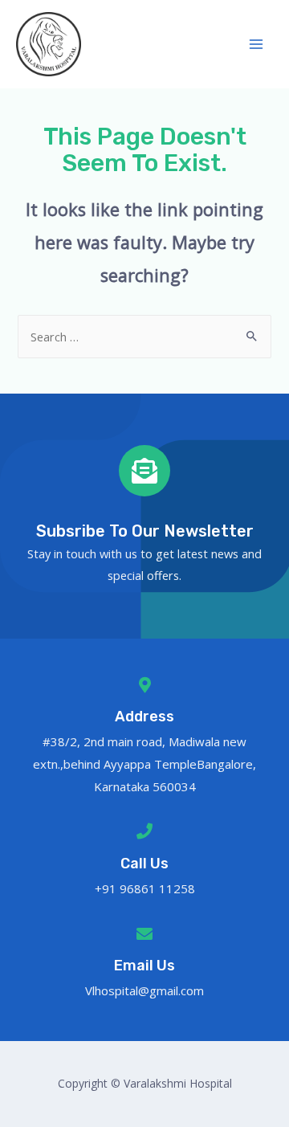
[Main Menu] (256, 44)
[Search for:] (144, 337)
